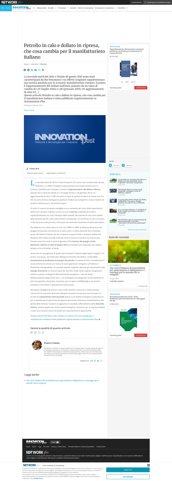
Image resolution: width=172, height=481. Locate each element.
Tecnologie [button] (62, 8)
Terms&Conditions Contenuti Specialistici (81, 447)
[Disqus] (64, 413)
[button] (6, 8)
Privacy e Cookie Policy (58, 447)
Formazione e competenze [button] (104, 8)
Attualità (34, 64)
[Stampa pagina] (42, 70)
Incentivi (73, 8)
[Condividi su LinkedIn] (28, 70)
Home (26, 64)
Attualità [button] (51, 8)
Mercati (43, 64)
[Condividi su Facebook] (24, 70)
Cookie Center (101, 447)
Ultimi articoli (41, 8)
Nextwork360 (31, 456)
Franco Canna (29, 110)
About (28, 447)
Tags (39, 447)
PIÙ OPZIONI (128, 477)
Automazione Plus (34, 101)
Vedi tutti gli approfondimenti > (137, 229)
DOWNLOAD (141, 88)
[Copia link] (39, 70)
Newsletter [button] (122, 8)
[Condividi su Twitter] (32, 70)
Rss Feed (46, 447)
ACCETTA (128, 469)
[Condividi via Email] (35, 70)
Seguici (53, 442)
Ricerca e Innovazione (85, 8)
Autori (34, 447)
